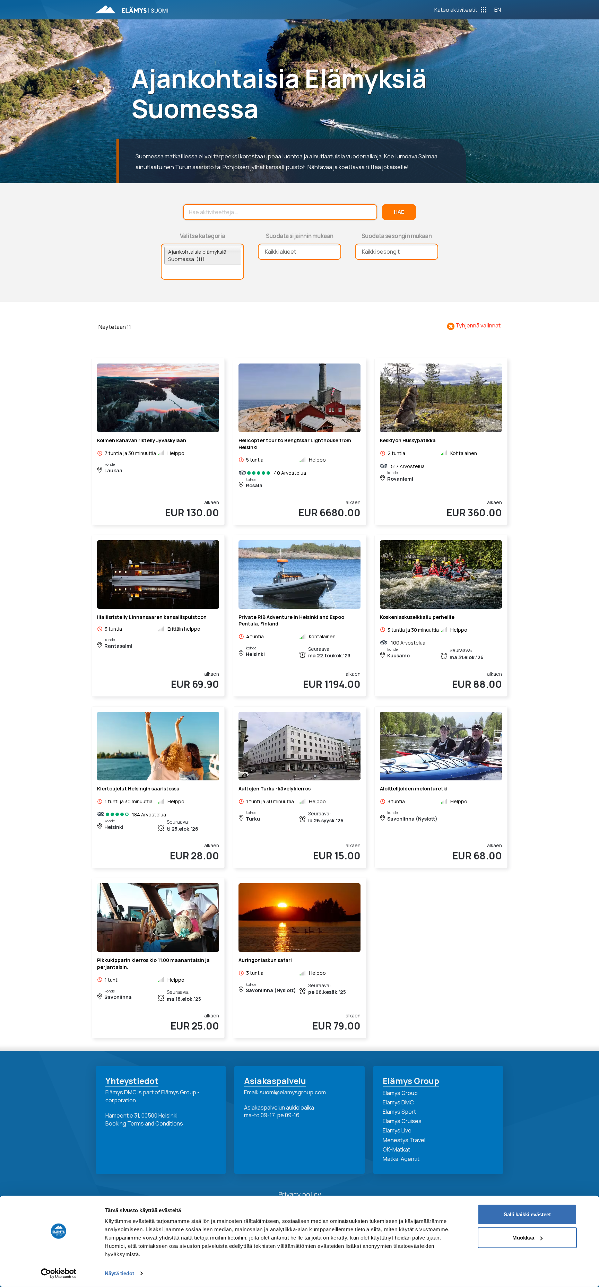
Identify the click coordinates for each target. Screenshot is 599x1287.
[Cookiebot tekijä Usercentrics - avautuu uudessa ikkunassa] (58, 1273)
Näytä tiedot (119, 1273)
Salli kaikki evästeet (527, 1214)
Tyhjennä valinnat (478, 325)
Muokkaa (523, 1238)
